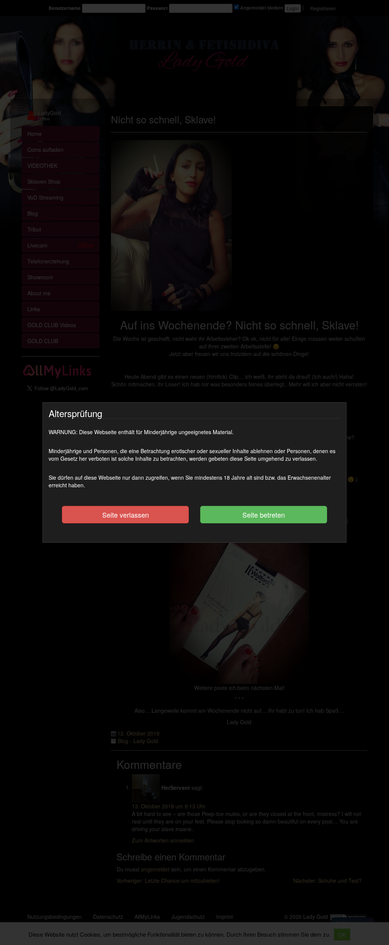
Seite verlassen (125, 515)
